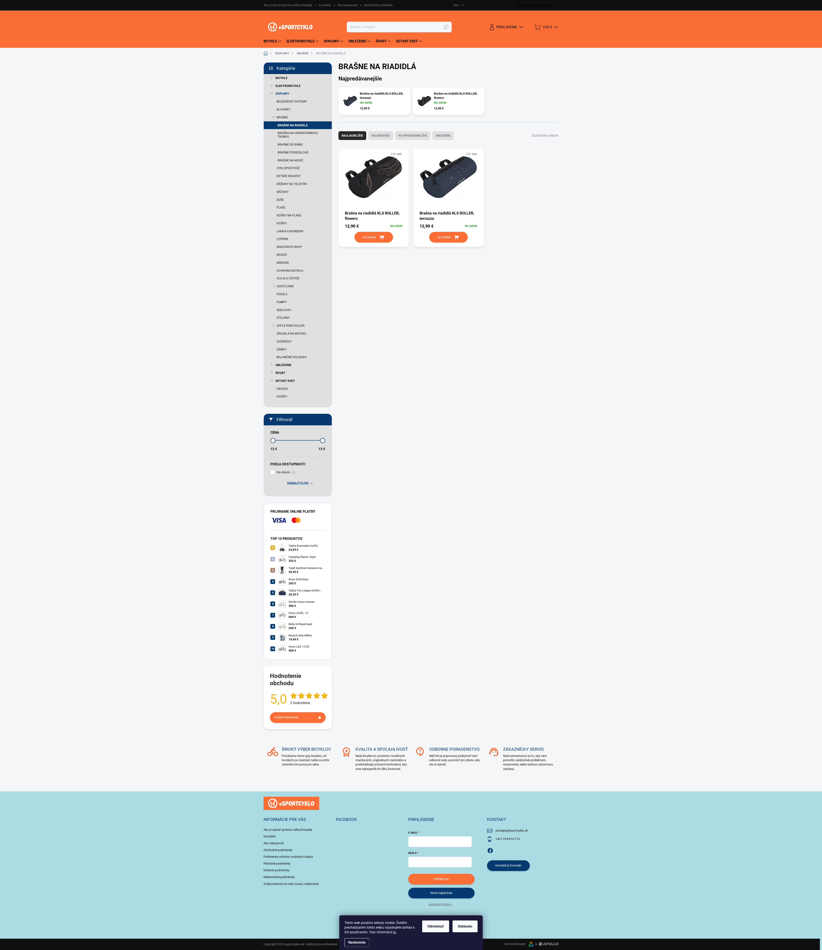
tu (394, 932)
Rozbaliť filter (297, 483)
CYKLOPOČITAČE (288, 168)
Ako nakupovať (347, 5)
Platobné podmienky (277, 863)
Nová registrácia (441, 893)
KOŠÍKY (282, 223)
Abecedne (443, 135)
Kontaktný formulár (508, 865)
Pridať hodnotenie (286, 717)
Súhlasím (465, 926)
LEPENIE (282, 239)
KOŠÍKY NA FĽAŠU (289, 215)
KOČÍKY (282, 396)
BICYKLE (281, 78)
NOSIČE (282, 254)
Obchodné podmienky (378, 5)
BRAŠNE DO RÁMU (290, 144)
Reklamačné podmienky (279, 877)
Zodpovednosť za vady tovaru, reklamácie (291, 884)
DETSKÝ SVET (285, 381)
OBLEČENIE (283, 365)
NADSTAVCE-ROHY (289, 247)
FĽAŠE (281, 207)
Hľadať (446, 27)
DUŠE (280, 199)
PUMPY (282, 302)
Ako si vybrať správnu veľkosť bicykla (288, 5)
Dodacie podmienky (276, 870)
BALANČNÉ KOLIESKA (292, 357)
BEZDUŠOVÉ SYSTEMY (292, 101)
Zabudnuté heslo (440, 904)
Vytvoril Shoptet (515, 944)
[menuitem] (273, 41)
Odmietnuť (435, 926)
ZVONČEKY (284, 341)
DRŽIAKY (283, 192)
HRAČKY (282, 388)
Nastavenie (357, 942)
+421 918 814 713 (508, 839)
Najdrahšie (381, 135)
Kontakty (325, 5)
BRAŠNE (282, 117)
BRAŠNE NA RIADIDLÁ (293, 125)
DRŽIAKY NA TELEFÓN (292, 184)
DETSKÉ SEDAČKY (289, 176)
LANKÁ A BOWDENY (290, 231)
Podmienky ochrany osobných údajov (288, 856)
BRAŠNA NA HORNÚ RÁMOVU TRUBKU (298, 134)
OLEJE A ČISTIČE (288, 278)
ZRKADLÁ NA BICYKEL (292, 333)
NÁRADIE (283, 262)
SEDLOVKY (284, 310)
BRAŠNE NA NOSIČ (290, 160)
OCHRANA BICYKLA (290, 270)
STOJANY (283, 317)
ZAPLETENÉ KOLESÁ (291, 325)
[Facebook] (490, 850)
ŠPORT (280, 373)
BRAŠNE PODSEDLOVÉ (293, 152)
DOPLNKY (282, 93)
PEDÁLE (282, 294)
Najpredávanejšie (412, 135)
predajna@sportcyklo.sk (512, 830)
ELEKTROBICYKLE (288, 86)
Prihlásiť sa (441, 879)
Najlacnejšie (352, 135)
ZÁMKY (281, 349)
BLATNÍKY (283, 109)
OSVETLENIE (285, 286)
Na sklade (285, 472)
